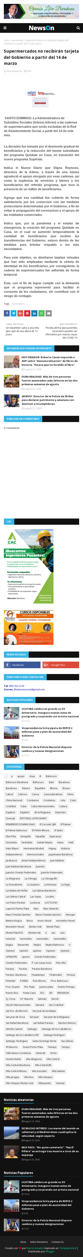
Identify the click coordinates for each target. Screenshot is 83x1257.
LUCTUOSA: (51, 902)
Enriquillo (26, 836)
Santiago (32, 1029)
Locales (50, 896)
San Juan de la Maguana (56, 1017)
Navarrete (23, 944)
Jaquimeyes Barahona (61, 854)
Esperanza (55, 836)
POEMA (24, 980)
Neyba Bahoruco (55, 944)
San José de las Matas (44, 1011)
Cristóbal (11, 806)
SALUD (55, 999)
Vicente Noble (13, 1059)
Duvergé (10, 818)
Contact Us (58, 1242)
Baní (51, 782)
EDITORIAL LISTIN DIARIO (33, 818)
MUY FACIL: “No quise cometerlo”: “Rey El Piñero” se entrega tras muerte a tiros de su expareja (50, 1151)
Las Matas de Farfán (17, 890)
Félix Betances (14, 71)
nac (53, 932)
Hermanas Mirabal (34, 848)
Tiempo (65, 1047)
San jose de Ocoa (15, 1017)
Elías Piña (11, 836)
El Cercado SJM (48, 824)
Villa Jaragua (12, 1077)
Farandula (11, 842)
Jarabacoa (11, 860)
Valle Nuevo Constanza (18, 1053)
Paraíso (23, 968)
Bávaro (26, 788)
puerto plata (46, 987)
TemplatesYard (67, 1248)
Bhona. (54, 788)
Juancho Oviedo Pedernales (21, 872)
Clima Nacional (14, 800)
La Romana (50, 884)
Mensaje (70, 914)
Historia (65, 848)
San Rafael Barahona (17, 1023)
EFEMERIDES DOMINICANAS (20, 824)
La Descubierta (14, 884)
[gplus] (60, 665)
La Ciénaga (31, 878)
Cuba (23, 806)
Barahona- (11, 788)
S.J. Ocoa (10, 999)
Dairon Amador (35, 1248)
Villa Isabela (58, 1071)
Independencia (14, 854)
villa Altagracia (34, 1059)
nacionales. (42, 938)
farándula (27, 842)
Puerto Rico (12, 993)
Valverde (40, 1053)
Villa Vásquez (45, 1077)
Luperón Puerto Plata (17, 908)
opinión (23, 950)
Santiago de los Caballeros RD (22, 1035)
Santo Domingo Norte (44, 1041)
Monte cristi (35, 926)
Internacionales (35, 854)
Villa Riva (28, 1077)
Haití (70, 842)
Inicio (7, 40)
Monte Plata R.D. (15, 932)
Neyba (37, 944)
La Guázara (33, 884)
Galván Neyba (44, 842)
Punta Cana (29, 993)
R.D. (42, 993)
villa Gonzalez (39, 1071)
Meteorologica (14, 920)
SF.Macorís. (12, 1047)
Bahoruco (51, 776)
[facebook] (22, 665)
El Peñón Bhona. (41, 830)
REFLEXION (63, 993)
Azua (32, 776)
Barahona (64, 782)
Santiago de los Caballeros (56, 1029)
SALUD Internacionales (18, 1005)
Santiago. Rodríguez (17, 1041)
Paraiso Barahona (42, 968)
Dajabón (25, 812)
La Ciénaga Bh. (50, 878)
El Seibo (58, 830)
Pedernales (56, 974)
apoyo (21, 776)
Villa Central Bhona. (16, 1071)
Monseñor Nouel (15, 926)
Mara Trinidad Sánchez (18, 914)
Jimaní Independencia (33, 860)
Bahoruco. (38, 782)
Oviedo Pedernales (45, 956)
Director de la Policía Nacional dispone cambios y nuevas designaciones (47, 749)
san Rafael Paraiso (43, 1023)
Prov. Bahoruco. (60, 980)
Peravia (71, 974)
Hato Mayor (12, 848)
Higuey (52, 848)
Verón (53, 1053)
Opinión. (65, 950)
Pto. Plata (29, 987)
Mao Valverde (50, 908)
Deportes (60, 812)
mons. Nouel (44, 920)
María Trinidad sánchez (48, 914)
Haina (60, 842)
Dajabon (10, 812)
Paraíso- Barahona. (16, 974)
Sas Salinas (67, 1041)
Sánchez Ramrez (67, 1023)
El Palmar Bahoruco (16, 830)
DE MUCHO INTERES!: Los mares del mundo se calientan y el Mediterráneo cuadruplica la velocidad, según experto (50, 1132)
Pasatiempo (38, 974)
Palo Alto (61, 962)
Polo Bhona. (39, 980)
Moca (30, 920)
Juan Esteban (57, 860)
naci (62, 932)
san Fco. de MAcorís (17, 1011)
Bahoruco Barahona (17, 782)
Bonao (66, 788)
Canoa (35, 794)
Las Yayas (35, 896)
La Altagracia (13, 878)
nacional (10, 938)
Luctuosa (35, 902)
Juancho (40, 866)
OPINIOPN (11, 956)
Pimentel (10, 980)
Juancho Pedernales (52, 872)
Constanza (33, 800)
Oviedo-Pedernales (16, 962)
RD (51, 993)
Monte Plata (53, 926)
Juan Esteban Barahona (18, 866)
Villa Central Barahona (18, 1065)
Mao (36, 908)
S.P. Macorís (26, 999)
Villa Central (53, 1059)
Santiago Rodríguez (54, 1035)
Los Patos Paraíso (15, 902)
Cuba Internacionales (42, 806)
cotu (62, 800)
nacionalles (60, 938)
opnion (26, 956)
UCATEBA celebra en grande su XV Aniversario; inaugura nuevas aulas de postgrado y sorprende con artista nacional (50, 712)
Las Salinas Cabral (15, 896)
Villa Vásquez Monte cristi (19, 1083)
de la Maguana (42, 812)
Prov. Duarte (12, 987)
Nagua (9, 944)
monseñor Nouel (65, 920)
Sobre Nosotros (39, 1242)
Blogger (50, 1251)
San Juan (34, 1017)
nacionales (17, 40)
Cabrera (22, 794)
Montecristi (34, 932)
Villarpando (44, 1083)
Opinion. (51, 950)
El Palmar (66, 824)
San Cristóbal (56, 1005)
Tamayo (52, 1047)
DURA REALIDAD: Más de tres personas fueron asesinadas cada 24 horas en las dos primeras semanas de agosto (50, 380)
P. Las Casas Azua (41, 962)
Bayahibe (40, 788)
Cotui (73, 800)
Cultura (63, 806)
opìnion (37, 950)
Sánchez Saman (14, 1029)
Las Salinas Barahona (44, 890)
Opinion (10, 950)
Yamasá (60, 1083)
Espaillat (40, 836)
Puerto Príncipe (66, 987)
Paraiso (10, 968)
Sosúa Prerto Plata (33, 1047)
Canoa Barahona (53, 794)
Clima (70, 794)
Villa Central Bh (43, 1065)
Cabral (9, 794)
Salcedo (42, 999)
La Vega (65, 884)
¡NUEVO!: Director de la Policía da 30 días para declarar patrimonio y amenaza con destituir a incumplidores (48, 400)
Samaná (39, 1005)
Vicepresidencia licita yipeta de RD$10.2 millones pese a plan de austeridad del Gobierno (47, 731)
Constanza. (49, 800)
